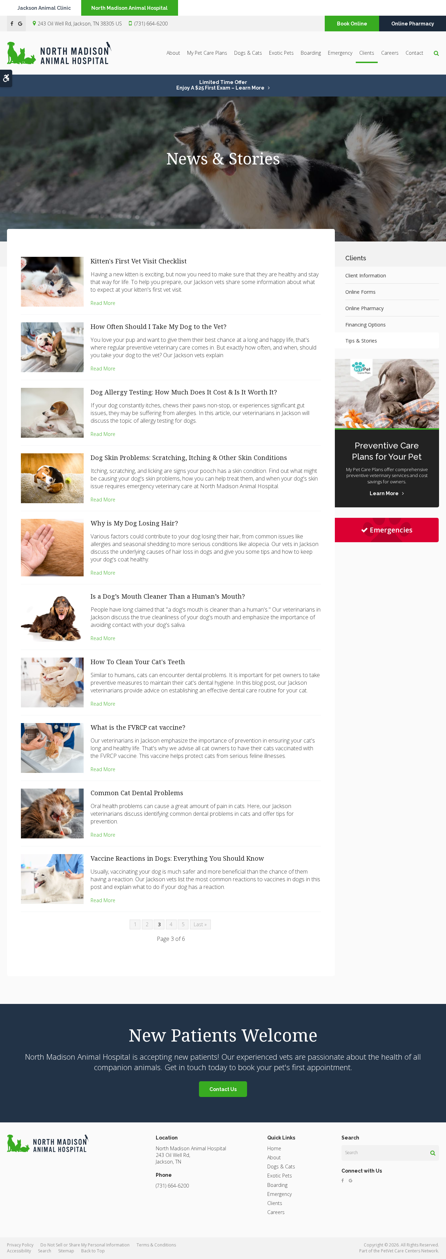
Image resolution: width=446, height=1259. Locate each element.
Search (44, 1251)
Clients (366, 52)
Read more (103, 303)
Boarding (311, 52)
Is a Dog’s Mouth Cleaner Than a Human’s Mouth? (168, 596)
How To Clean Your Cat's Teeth (138, 662)
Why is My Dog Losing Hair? (134, 523)
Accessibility (19, 1251)
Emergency (340, 52)
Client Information (365, 275)
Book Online (352, 23)
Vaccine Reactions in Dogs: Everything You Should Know (177, 858)
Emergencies (391, 530)
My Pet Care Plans (207, 52)
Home (274, 1148)
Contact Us (223, 1089)
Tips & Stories (361, 340)
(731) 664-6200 (151, 23)
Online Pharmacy (412, 23)
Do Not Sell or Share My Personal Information (85, 1245)
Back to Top (93, 1251)
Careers (390, 52)
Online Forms (360, 292)
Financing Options (365, 324)
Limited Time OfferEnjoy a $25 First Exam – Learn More (220, 85)
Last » (200, 924)
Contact (414, 52)
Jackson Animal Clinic (44, 8)
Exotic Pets (281, 52)
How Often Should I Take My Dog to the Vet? (158, 326)
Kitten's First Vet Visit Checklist (139, 261)
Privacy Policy (20, 1245)
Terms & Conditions (156, 1245)
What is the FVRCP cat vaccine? (138, 727)
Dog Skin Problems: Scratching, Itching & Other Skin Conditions (189, 457)
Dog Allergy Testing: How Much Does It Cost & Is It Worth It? (184, 392)
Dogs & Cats (248, 52)
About (173, 52)
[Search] (433, 1153)
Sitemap (66, 1251)
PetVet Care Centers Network (409, 1251)
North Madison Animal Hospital (129, 8)
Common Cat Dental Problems (137, 793)
